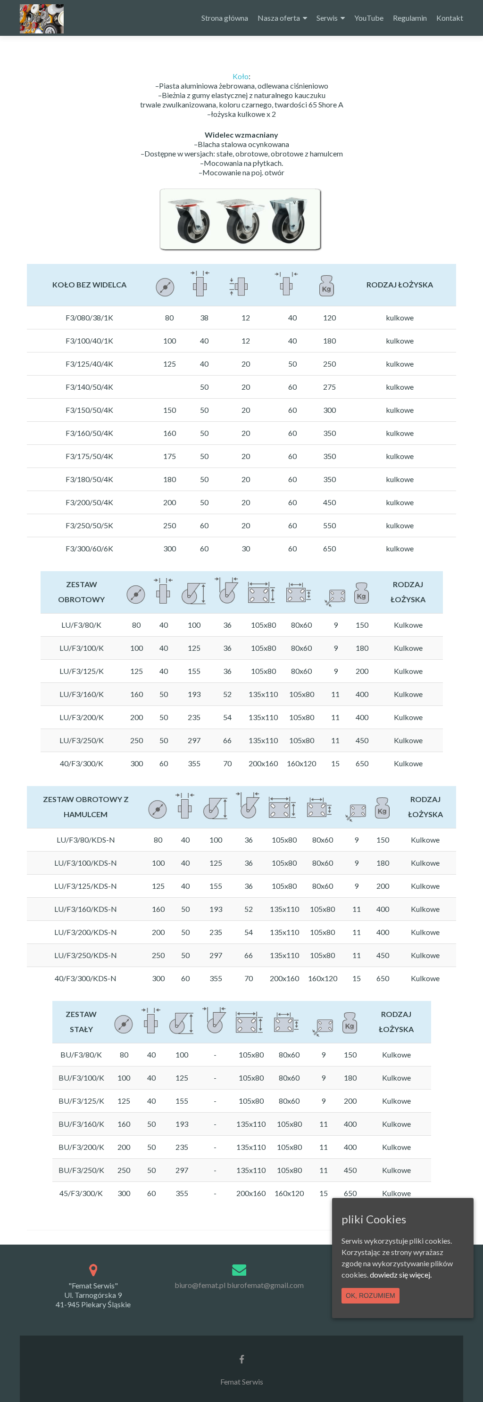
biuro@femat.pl (200, 1284)
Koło (241, 76)
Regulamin (410, 17)
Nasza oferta (279, 17)
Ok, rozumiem (370, 1295)
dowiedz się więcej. (401, 1274)
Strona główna (224, 17)
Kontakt (449, 17)
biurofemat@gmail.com (265, 1284)
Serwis (327, 17)
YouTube (368, 17)
